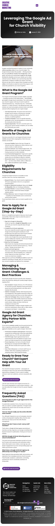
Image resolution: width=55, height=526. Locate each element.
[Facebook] (34, 501)
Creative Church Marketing (6, 5)
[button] (37, 5)
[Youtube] (38, 504)
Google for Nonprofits (21, 223)
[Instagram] (38, 501)
